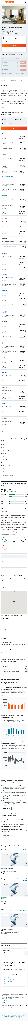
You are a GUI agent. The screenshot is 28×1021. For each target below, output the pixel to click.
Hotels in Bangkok (8, 981)
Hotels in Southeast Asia (9, 1016)
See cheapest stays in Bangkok (22, 879)
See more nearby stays (22, 849)
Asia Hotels (14, 1015)
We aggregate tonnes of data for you (11, 1005)
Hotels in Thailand (21, 1015)
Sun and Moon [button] (4, 898)
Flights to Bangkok (8, 977)
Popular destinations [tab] (20, 969)
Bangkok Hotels (19, 1016)
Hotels (9, 1015)
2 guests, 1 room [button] (7, 41)
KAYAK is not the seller (7, 1002)
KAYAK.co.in (3, 1015)
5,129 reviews (16, 31)
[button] (2, 2)
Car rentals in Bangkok (9, 979)
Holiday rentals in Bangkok (10, 983)
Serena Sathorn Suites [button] (6, 928)
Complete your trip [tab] (7, 969)
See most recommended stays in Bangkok (21, 909)
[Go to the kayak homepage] (9, 2)
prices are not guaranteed (7, 998)
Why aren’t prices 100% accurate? (10, 1008)
